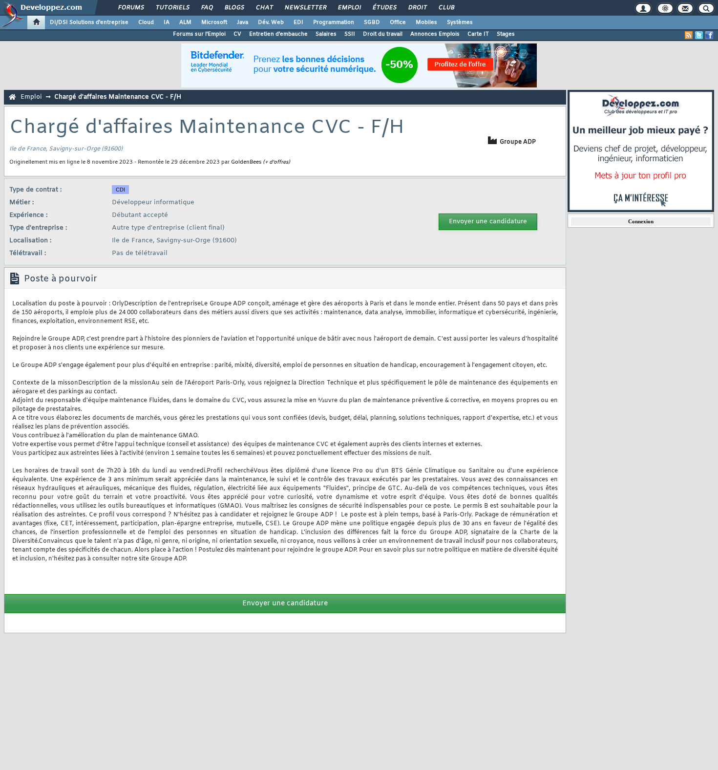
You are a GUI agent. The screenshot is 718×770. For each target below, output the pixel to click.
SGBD (372, 22)
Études (384, 8)
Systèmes (460, 22)
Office (398, 22)
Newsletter (305, 8)
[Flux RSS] (689, 35)
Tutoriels (172, 8)
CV (237, 34)
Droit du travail (382, 34)
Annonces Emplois (435, 34)
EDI (298, 22)
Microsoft (214, 22)
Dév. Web (271, 22)
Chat (264, 8)
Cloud (146, 22)
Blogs (234, 8)
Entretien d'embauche (278, 34)
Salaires (326, 34)
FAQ (206, 8)
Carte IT (478, 34)
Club (446, 8)
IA (166, 22)
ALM (185, 22)
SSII (349, 34)
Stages (506, 34)
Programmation (333, 22)
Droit (417, 8)
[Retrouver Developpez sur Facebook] (709, 35)
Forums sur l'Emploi (199, 34)
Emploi (349, 8)
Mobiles (426, 22)
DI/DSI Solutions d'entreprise (89, 22)
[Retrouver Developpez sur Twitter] (699, 35)
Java (242, 22)
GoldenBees (246, 162)
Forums (131, 8)
